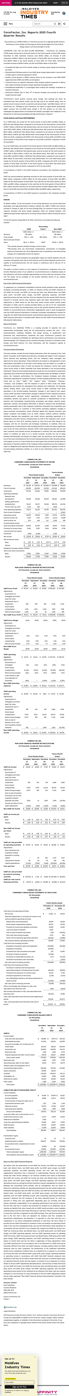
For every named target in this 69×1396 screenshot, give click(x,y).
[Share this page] (64, 24)
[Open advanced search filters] (59, 24)
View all (64, 3)
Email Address (10, 1379)
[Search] (55, 24)
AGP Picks (6, 3)
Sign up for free (19, 1387)
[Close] (35, 1357)
